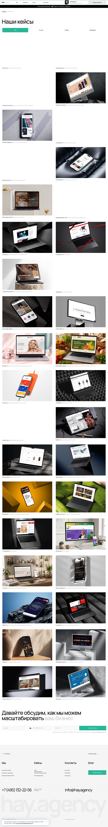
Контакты (45, 2)
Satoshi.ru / (14, 254)
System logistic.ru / (14, 142)
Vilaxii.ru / (11, 662)
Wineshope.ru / (11, 477)
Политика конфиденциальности (9, 819)
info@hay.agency (78, 790)
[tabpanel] (54, 370)
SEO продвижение (38, 771)
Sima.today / (71, 477)
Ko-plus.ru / (67, 625)
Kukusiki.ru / (15, 514)
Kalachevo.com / (68, 514)
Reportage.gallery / (20, 329)
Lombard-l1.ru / (63, 254)
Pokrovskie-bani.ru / (13, 217)
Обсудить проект (92, 728)
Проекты (25, 2)
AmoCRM (67, 770)
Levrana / (14, 588)
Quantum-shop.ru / (70, 105)
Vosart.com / (12, 440)
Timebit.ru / (64, 403)
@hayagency (73, 1)
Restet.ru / (17, 366)
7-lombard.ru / (9, 551)
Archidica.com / (66, 68)
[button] (34, 2)
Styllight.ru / (64, 292)
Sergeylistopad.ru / (69, 662)
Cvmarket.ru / (66, 142)
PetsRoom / (62, 551)
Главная (4, 11)
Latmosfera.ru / (73, 329)
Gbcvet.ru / (11, 68)
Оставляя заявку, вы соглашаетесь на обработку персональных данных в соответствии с (79, 732)
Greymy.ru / (14, 403)
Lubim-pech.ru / (12, 699)
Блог (91, 763)
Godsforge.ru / (66, 179)
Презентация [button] (92, 754)
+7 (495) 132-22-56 (16, 790)
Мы (17, 2)
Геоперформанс (38, 775)
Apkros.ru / (16, 625)
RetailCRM (67, 773)
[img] (67, 2)
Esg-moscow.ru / (13, 180)
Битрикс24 (68, 775)
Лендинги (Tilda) (6, 770)
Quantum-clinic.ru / (17, 105)
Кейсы (38, 763)
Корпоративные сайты (8, 775)
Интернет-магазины (7, 773)
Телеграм (7, 754)
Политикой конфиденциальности (24, 823)
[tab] (15, 30)
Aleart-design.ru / (71, 588)
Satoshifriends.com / (71, 217)
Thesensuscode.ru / (17, 291)
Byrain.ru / (66, 440)
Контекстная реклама (40, 773)
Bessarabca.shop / (76, 366)
